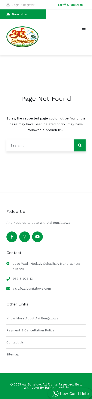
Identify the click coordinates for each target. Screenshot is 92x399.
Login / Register (23, 4)
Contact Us (15, 342)
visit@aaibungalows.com (32, 288)
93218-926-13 (23, 279)
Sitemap (12, 354)
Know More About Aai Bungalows (32, 318)
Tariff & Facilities (70, 4)
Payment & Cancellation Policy (30, 330)
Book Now (19, 14)
